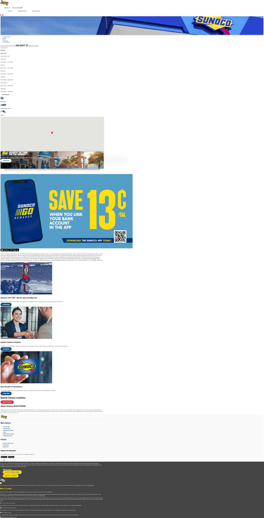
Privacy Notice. (91, 485)
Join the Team (6, 428)
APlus (4, 432)
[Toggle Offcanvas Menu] (2, 15)
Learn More (6, 160)
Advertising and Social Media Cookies (9, 517)
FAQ (4, 460)
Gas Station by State (8, 430)
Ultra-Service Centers (8, 434)
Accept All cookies (10, 475)
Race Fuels (6, 445)
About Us (7, 8)
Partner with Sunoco (8, 443)
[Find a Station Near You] (0, 15)
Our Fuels (10, 11)
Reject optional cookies (12, 472)
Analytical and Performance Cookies (9, 507)
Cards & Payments (36, 11)
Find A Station (6, 36)
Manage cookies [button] (7, 469)
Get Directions (5, 94)
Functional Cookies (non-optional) (8, 503)
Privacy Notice (5, 466)
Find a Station (16, 8)
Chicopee (5, 40)
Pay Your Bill (6, 426)
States (4, 38)
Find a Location (7, 402)
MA (4, 39)
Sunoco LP (6, 446)
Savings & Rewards (22, 11)
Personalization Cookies (6, 512)
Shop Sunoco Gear (7, 435)
